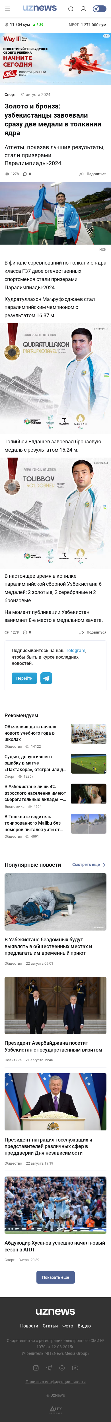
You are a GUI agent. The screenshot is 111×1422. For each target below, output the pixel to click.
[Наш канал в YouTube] (75, 1367)
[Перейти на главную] (40, 8)
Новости (29, 1326)
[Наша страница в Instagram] (35, 1367)
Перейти (24, 678)
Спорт (10, 94)
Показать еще (55, 1277)
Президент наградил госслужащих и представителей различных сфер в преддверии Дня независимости (48, 1146)
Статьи (50, 1326)
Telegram (75, 650)
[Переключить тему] (99, 8)
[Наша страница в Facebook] (62, 1367)
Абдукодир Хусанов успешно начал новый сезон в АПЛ (55, 1246)
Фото (67, 1326)
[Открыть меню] (8, 9)
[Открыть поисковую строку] (71, 8)
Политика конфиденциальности (56, 1382)
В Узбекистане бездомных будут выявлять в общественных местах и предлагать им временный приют (48, 946)
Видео (84, 1326)
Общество (13, 963)
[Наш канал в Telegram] (49, 1367)
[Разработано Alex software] (56, 1410)
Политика (13, 1060)
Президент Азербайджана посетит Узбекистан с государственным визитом (53, 1046)
